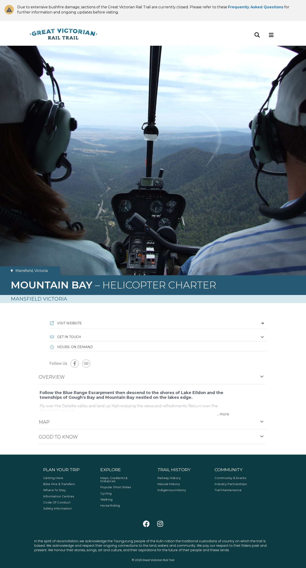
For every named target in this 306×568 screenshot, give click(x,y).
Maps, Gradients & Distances (114, 479)
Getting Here (53, 478)
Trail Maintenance (228, 490)
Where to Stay (54, 490)
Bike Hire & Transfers (59, 484)
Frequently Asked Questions (255, 7)
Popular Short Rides (115, 487)
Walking (106, 499)
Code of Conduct (57, 502)
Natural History (168, 484)
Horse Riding (110, 505)
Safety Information (57, 508)
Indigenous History (171, 490)
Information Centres (58, 496)
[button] (158, 337)
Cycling (106, 493)
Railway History (169, 478)
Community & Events (230, 478)
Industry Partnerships (231, 484)
